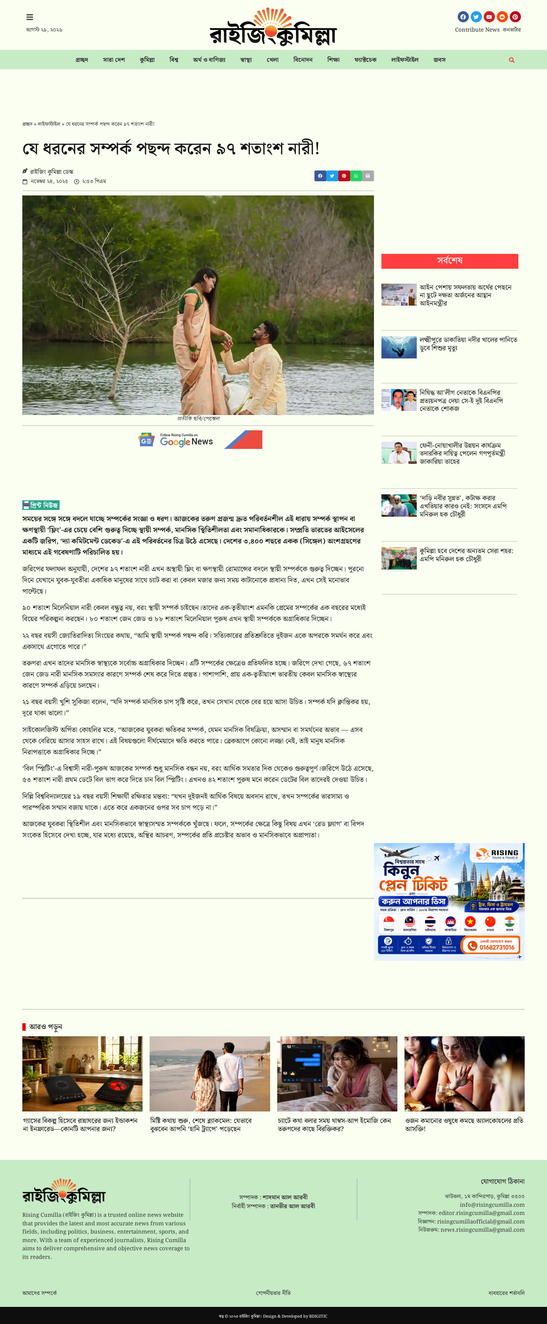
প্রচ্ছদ (82, 60)
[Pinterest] (515, 16)
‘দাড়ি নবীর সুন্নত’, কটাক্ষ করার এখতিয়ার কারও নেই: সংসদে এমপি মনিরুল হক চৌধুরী (463, 506)
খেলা (273, 60)
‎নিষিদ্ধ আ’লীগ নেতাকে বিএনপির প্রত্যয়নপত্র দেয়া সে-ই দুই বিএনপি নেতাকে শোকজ (461, 400)
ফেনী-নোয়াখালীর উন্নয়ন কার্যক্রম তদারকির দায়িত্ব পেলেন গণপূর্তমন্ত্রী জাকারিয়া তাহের (462, 453)
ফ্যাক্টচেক (366, 60)
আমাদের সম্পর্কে (39, 1293)
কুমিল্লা (147, 60)
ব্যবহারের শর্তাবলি (507, 1293)
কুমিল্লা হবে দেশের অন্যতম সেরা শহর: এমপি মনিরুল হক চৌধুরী (467, 555)
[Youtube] (489, 16)
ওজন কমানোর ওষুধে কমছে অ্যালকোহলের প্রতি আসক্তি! (464, 1125)
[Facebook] (463, 16)
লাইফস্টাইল (405, 60)
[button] (320, 175)
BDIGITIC (318, 1316)
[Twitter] (476, 16)
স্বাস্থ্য (246, 60)
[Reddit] (502, 16)
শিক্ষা (333, 60)
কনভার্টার (512, 30)
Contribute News (477, 30)
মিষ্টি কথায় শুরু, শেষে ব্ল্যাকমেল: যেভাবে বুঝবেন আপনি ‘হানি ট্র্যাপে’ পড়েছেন (201, 1125)
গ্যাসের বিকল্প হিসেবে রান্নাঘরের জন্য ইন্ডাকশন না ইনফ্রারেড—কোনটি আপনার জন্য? (80, 1125)
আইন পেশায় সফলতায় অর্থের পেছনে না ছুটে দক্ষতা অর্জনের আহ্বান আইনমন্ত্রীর (466, 295)
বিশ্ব (174, 60)
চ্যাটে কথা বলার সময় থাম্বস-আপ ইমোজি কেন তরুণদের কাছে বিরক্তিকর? (334, 1125)
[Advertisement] (273, 89)
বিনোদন (303, 60)
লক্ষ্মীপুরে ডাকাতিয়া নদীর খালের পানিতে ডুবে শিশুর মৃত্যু (468, 344)
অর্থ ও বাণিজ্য (209, 60)
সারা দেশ (114, 60)
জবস (440, 60)
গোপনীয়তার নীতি (273, 1293)
